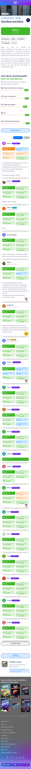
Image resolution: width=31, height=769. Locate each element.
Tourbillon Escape (8, 18)
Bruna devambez (12, 235)
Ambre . (9, 181)
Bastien (9, 431)
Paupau (9, 622)
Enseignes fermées (6, 730)
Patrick (9, 409)
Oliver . (9, 534)
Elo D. (8, 339)
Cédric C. (9, 362)
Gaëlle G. (9, 454)
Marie (8, 512)
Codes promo (5, 721)
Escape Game (15, 2)
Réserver (15, 655)
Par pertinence (17, 137)
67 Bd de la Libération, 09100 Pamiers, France (17, 666)
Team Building (5, 738)
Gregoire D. (10, 305)
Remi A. (9, 488)
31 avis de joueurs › (15, 31)
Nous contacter (5, 747)
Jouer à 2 (3, 724)
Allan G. (9, 262)
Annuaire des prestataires (8, 732)
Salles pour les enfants (7, 727)
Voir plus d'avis (15, 643)
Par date (27, 137)
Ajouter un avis (15, 130)
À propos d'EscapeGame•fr (8, 744)
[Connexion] (27, 764)
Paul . (8, 578)
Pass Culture (4, 741)
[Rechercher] (21, 764)
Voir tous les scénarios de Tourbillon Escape (17, 670)
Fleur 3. (9, 387)
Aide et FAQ (4, 749)
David (8, 556)
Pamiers (18, 18)
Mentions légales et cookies (9, 752)
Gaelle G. (9, 466)
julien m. (9, 207)
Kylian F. (9, 143)
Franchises (4, 735)
